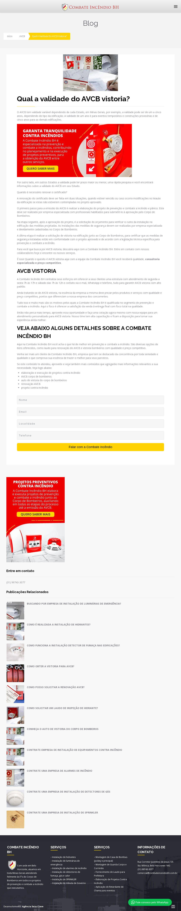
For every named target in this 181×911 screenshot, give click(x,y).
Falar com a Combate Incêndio (90, 447)
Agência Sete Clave (32, 906)
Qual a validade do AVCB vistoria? (73, 99)
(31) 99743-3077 (15, 582)
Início (9, 36)
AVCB (22, 36)
